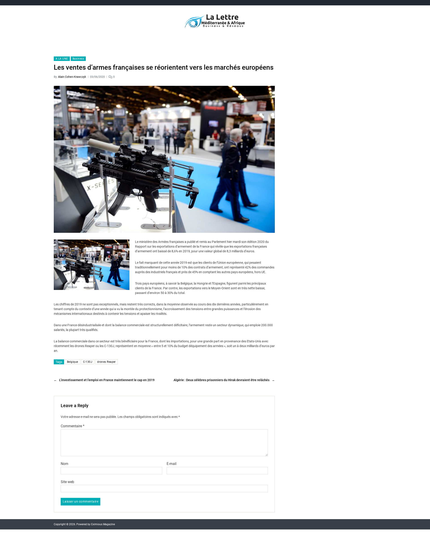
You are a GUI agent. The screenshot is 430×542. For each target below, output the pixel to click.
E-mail (171, 464)
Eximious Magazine (103, 524)
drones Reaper (106, 361)
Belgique (72, 361)
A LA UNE (62, 58)
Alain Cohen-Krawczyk (72, 76)
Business (78, 58)
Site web (67, 482)
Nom (64, 464)
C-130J (87, 361)
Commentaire (72, 426)
